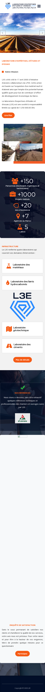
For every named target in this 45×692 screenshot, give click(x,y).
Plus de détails (22, 359)
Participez (22, 653)
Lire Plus (8, 115)
